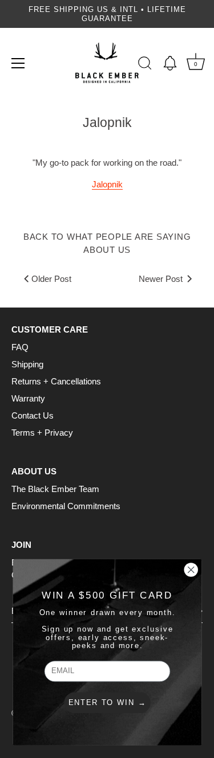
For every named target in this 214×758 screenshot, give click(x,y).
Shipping (27, 364)
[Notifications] (170, 63)
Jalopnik (107, 184)
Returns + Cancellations (56, 381)
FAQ (20, 347)
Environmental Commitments (65, 506)
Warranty (28, 398)
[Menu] (18, 63)
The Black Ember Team (55, 489)
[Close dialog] (190, 570)
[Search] (145, 64)
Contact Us (32, 415)
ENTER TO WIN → (107, 703)
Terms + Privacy (42, 432)
